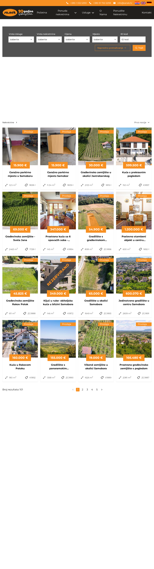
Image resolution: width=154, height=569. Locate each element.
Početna (42, 12)
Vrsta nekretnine (46, 34)
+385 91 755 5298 (102, 3)
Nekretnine (8, 122)
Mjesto (96, 34)
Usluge (86, 12)
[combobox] (21, 39)
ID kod (124, 34)
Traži (140, 48)
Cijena (68, 34)
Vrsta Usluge (16, 34)
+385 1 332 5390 (78, 3)
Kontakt (147, 12)
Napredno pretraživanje (110, 48)
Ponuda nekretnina (62, 12)
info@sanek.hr (124, 3)
